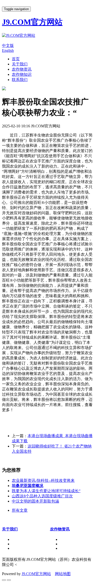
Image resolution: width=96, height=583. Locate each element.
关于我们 (20, 64)
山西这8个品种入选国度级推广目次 (42, 496)
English (8, 50)
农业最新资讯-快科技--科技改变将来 (43, 480)
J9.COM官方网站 (36, 574)
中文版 (8, 45)
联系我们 (20, 80)
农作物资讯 (22, 69)
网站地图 (63, 574)
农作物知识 (22, 74)
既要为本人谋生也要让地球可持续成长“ (46, 491)
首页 (16, 59)
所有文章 (20, 510)
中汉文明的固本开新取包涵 (35, 501)
